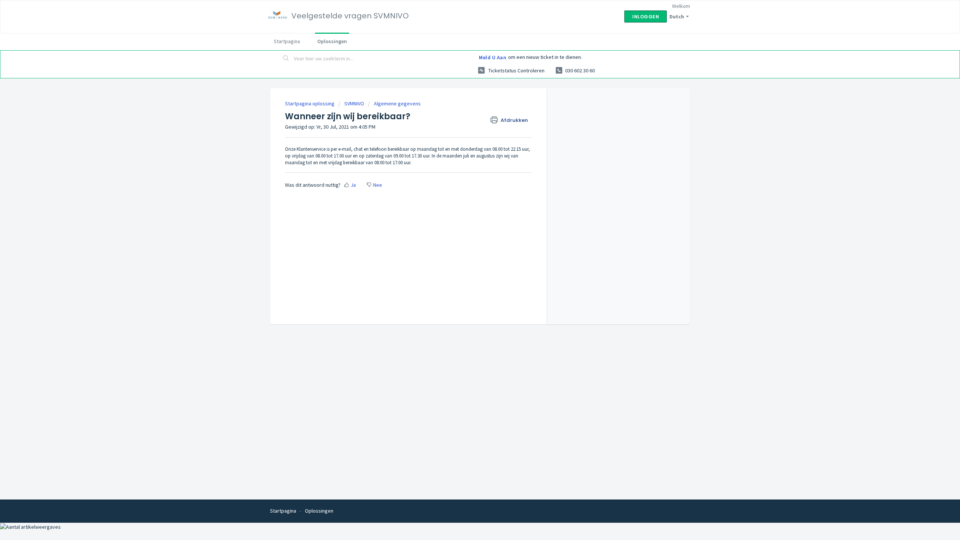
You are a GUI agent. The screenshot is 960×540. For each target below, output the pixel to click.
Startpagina (287, 41)
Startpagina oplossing (310, 103)
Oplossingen (332, 41)
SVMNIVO (354, 103)
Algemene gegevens (397, 103)
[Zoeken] (286, 58)
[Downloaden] (466, 174)
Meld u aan (492, 57)
